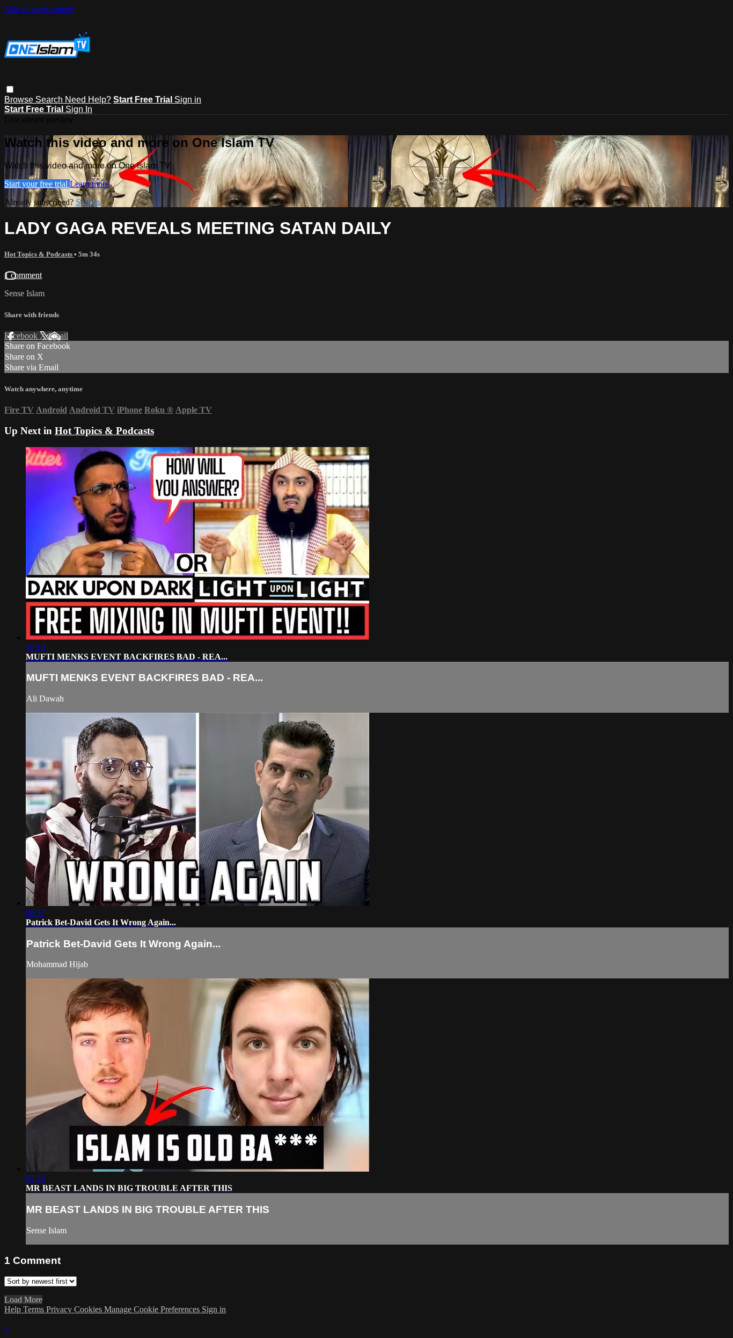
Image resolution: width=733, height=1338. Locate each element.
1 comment (23, 275)
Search (50, 99)
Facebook (22, 335)
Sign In (78, 109)
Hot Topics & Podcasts (39, 254)
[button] (9, 89)
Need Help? (88, 99)
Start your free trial (37, 183)
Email (58, 335)
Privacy (60, 1309)
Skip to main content (39, 8)
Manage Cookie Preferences (153, 1309)
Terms (34, 1309)
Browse (19, 99)
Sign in (187, 99)
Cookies (89, 1309)
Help (13, 1309)
